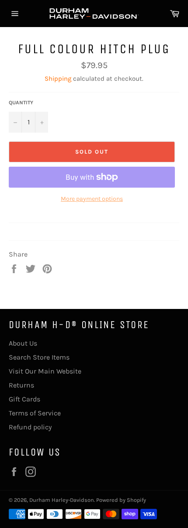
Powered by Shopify (121, 500)
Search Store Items (39, 357)
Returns (21, 385)
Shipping (58, 78)
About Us (23, 343)
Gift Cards (24, 399)
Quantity (21, 102)
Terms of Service (35, 413)
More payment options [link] (92, 198)
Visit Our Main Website (45, 371)
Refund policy (30, 427)
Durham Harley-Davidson (61, 500)
